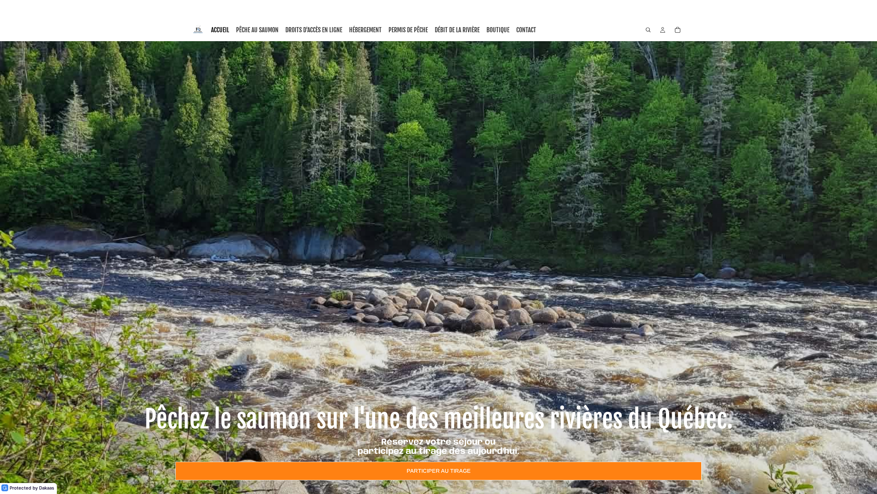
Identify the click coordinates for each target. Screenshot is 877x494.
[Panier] (677, 29)
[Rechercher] (648, 29)
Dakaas (46, 488)
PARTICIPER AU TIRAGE (439, 471)
